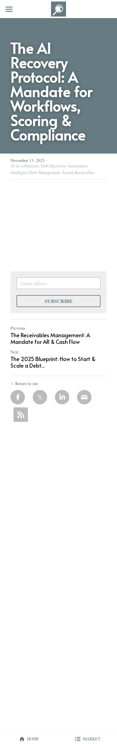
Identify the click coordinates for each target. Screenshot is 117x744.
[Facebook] (17, 397)
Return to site (26, 383)
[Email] (84, 397)
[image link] (58, 8)
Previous (17, 328)
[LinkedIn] (62, 397)
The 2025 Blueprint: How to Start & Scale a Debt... (52, 362)
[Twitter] (40, 397)
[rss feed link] (21, 414)
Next (14, 352)
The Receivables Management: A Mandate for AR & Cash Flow (50, 338)
